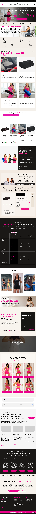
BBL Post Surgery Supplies (17, 503)
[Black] (2, 142)
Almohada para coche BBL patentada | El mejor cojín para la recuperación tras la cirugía (9, 75)
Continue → (31, 329)
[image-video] (18, 343)
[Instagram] (2, 507)
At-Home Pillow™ (14, 470)
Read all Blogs (31, 417)
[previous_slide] (2, 405)
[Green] (5, 142)
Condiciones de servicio (29, 503)
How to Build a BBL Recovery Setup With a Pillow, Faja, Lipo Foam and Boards (17, 438)
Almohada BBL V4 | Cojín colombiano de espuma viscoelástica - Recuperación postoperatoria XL (26, 101)
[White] (32, 141)
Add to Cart (25, 208)
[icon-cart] (34, 4)
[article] (18, 119)
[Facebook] (1, 507)
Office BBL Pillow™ (22, 470)
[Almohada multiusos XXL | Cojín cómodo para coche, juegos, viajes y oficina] (31, 129)
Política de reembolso (29, 500)
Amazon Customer (21, 403)
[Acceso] (33, 5)
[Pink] (6, 142)
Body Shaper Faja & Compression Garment (18, 505)
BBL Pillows (15, 499)
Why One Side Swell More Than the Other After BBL (29, 437)
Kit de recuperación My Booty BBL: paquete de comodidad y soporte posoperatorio (8, 101)
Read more (2, 445)
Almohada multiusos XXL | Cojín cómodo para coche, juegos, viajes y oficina (26, 74)
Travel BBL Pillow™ (30, 470)
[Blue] (12, 142)
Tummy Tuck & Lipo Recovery (18, 500)
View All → (33, 51)
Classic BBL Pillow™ (5, 470)
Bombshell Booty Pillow (16, 512)
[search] (31, 4)
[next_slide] (33, 405)
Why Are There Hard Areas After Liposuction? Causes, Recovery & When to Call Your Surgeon (5, 438)
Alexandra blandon (5, 403)
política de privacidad (29, 499)
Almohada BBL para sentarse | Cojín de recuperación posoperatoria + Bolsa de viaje (4, 137)
